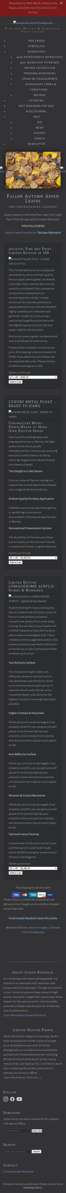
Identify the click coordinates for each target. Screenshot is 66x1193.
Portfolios (36, 46)
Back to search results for (34, 232)
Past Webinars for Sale (36, 106)
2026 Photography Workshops (40, 57)
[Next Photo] (63, 171)
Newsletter (36, 144)
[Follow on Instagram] (6, 1098)
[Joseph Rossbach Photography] (33, 22)
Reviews (40, 95)
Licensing (36, 100)
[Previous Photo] (3, 171)
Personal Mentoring (40, 73)
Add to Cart (15, 382)
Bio (39, 122)
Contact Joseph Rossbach (18, 1171)
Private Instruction (39, 68)
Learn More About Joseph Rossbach (24, 1015)
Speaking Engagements (40, 78)
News (40, 127)
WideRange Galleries (32, 1188)
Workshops (36, 51)
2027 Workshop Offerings (40, 62)
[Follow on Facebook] (13, 1098)
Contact (40, 133)
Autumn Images (38, 927)
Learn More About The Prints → (22, 1077)
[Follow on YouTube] (20, 1098)
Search (39, 138)
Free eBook (36, 41)
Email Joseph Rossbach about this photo (33, 918)
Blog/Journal (36, 111)
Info (36, 116)
